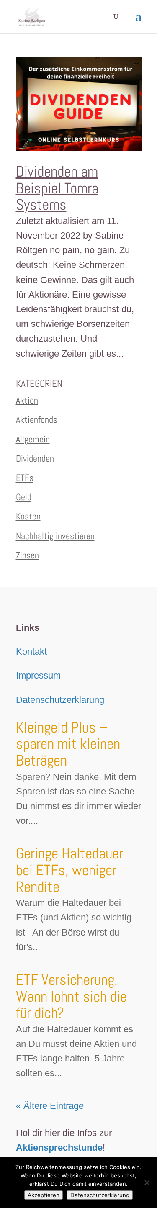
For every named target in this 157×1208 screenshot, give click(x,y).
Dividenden (35, 458)
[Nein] (146, 1182)
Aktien (27, 400)
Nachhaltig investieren (55, 536)
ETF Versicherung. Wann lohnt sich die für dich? (71, 996)
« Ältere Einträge (50, 1105)
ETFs (24, 477)
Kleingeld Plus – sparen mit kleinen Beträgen (68, 744)
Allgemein (33, 439)
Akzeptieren (43, 1195)
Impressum (38, 675)
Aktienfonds (36, 419)
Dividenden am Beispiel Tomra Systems (57, 188)
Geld (23, 497)
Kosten (28, 516)
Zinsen (27, 555)
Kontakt (31, 651)
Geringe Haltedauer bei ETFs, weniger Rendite (69, 870)
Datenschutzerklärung (60, 699)
